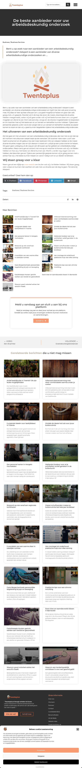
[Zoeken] (68, 4)
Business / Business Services (14, 42)
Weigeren (41, 756)
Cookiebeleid (40, 767)
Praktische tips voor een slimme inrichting (58, 588)
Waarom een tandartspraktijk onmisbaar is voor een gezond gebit (59, 668)
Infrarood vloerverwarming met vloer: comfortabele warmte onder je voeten (66, 219)
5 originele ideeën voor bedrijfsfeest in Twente (21, 424)
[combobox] (56, 4)
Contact (51, 708)
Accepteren (41, 750)
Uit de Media (52, 718)
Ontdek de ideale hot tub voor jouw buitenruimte (59, 424)
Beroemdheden (53, 715)
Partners (51, 705)
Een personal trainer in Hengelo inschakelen (19, 465)
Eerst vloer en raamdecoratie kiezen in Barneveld (59, 274)
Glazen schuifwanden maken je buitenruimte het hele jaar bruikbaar (65, 248)
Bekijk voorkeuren (41, 762)
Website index (52, 721)
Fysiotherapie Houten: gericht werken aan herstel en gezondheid (21, 629)
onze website (29, 164)
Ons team (51, 702)
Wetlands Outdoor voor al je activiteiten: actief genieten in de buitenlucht (66, 238)
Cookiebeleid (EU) (54, 712)
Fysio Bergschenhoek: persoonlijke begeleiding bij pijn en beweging (21, 588)
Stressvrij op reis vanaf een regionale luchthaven (21, 506)
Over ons (51, 699)
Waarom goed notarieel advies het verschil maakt (21, 668)
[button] (78, 729)
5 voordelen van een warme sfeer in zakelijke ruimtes (21, 547)
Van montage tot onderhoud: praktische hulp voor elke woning (58, 547)
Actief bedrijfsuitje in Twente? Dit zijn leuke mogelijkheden (22, 381)
